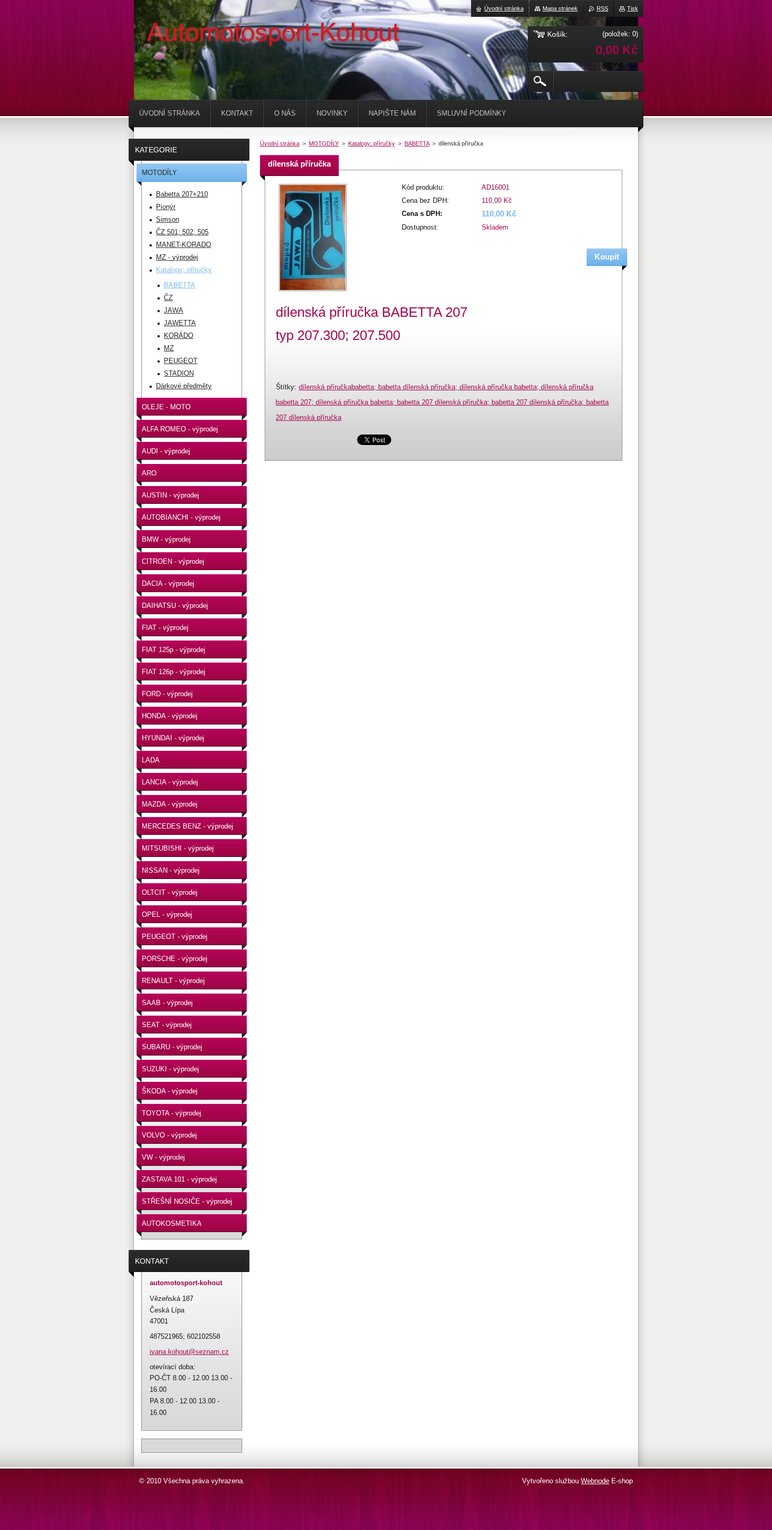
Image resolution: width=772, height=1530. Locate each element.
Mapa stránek (560, 8)
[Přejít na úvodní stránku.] (160, 31)
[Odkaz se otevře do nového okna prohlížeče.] (313, 292)
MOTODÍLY (324, 143)
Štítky (285, 386)
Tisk (632, 8)
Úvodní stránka (279, 143)
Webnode (595, 1481)
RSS (602, 8)
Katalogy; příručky (371, 143)
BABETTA (416, 143)
